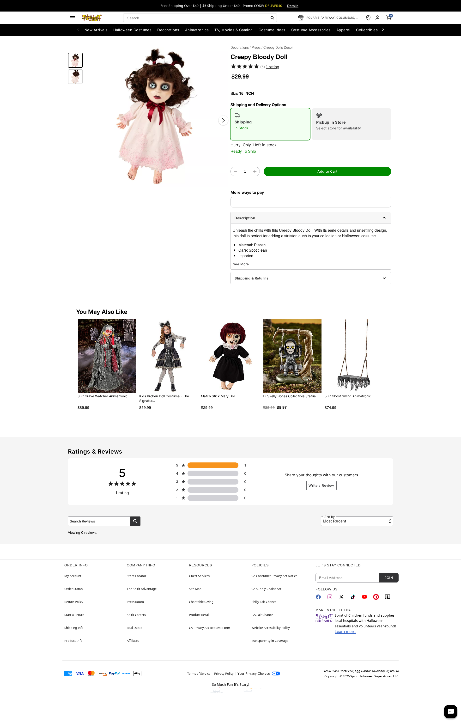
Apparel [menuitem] (343, 30)
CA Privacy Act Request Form (209, 627)
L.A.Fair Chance (262, 615)
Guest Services (199, 576)
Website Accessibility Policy (270, 627)
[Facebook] (318, 597)
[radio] (270, 124)
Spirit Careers (136, 615)
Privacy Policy (224, 673)
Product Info (73, 640)
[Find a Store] (368, 17)
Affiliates (133, 640)
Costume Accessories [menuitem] (311, 30)
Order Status (73, 589)
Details (292, 6)
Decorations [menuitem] (168, 30)
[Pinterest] (376, 597)
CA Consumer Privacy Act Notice (274, 576)
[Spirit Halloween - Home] (92, 18)
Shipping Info (74, 627)
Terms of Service (198, 673)
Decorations (239, 47)
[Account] (378, 17)
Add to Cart (327, 171)
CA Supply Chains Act (266, 589)
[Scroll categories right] (383, 29)
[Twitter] (341, 597)
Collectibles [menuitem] (367, 30)
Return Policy (73, 602)
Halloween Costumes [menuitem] (132, 30)
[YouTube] (364, 597)
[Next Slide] (223, 120)
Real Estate (134, 627)
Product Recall (199, 615)
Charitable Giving (201, 602)
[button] (157, 115)
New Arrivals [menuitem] (96, 30)
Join (389, 578)
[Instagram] (330, 597)
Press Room (135, 602)
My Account (72, 576)
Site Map (195, 589)
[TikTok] (353, 597)
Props (256, 47)
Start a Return (74, 615)
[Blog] (387, 597)
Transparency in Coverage (269, 640)
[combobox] (200, 17)
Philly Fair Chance (263, 602)
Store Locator (136, 576)
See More (241, 264)
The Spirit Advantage (142, 589)
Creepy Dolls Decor (278, 47)
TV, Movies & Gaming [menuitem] (233, 30)
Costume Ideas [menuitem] (272, 30)
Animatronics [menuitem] (197, 30)
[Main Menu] (72, 17)
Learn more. (345, 631)
